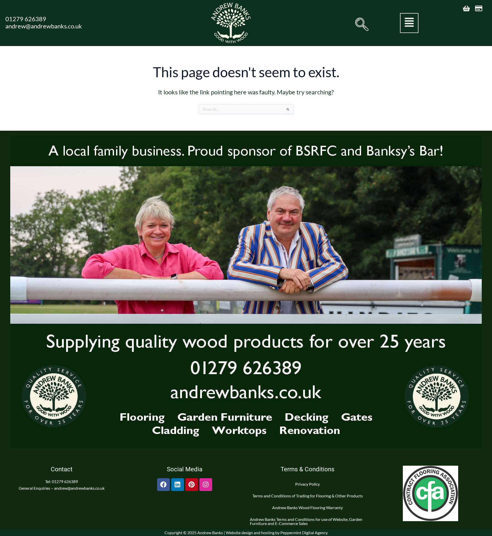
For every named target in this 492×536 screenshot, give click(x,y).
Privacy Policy (307, 484)
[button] (361, 24)
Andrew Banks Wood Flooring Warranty (307, 507)
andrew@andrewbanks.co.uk (43, 26)
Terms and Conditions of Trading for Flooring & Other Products (307, 495)
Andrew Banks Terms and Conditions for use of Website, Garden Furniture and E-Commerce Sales (306, 521)
